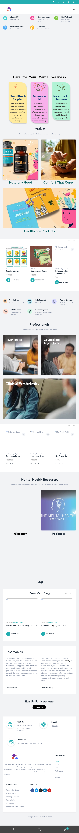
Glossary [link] (20, 534)
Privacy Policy (11, 793)
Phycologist (15, 454)
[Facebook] (53, 2)
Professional (59, 771)
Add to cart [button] (15, 280)
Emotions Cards (12, 271)
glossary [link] (58, 106)
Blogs (39, 582)
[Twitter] (58, 2)
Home (57, 761)
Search (39, 829)
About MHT (14, 17)
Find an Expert (66, 17)
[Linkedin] (74, 2)
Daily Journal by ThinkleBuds (61, 272)
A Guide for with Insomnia (55, 625)
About (57, 764)
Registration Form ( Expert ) (15, 807)
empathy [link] (32, 661)
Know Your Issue (44, 17)
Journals (69, 269)
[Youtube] (69, 2)
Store (56, 768)
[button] (39, 707)
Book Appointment (17, 26)
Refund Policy (10, 800)
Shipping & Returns (12, 797)
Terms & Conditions (12, 790)
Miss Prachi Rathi (62, 456)
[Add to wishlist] (23, 249)
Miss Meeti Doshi (37, 456)
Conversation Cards (38, 271)
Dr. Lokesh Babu (13, 456)
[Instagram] (64, 2)
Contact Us (10, 803)
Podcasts (58, 534)
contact (57, 778)
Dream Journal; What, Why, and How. (22, 625)
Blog (56, 774)
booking (8, 454)
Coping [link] (54, 625)
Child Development (12, 269)
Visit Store (41, 26)
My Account (13, 829)
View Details (10, 464)
